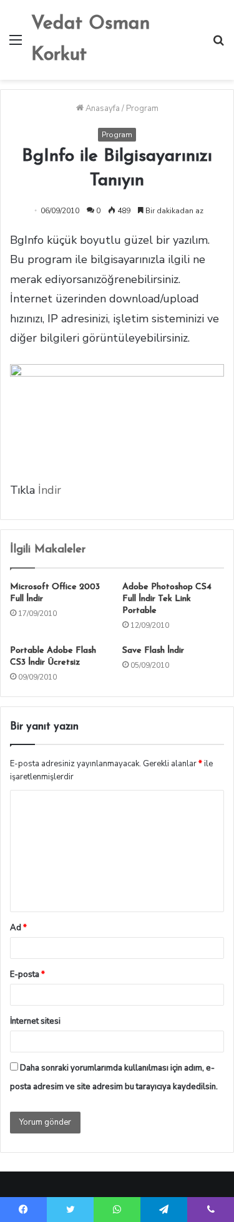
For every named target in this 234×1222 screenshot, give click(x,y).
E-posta (27, 974)
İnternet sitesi (35, 1021)
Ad (18, 927)
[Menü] (15, 45)
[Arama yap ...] (218, 45)
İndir (48, 490)
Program (142, 108)
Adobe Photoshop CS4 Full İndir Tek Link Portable (167, 598)
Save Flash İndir (153, 650)
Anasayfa (102, 108)
